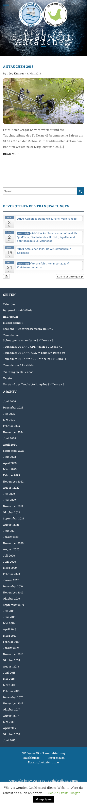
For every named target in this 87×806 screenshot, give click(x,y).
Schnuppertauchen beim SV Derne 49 (28, 340)
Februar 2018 (11, 691)
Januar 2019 (11, 648)
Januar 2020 (11, 580)
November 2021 (13, 506)
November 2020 (13, 543)
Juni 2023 (9, 457)
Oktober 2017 (11, 709)
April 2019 (9, 629)
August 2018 (11, 666)
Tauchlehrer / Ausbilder (19, 365)
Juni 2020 (9, 561)
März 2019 (9, 635)
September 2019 (13, 605)
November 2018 (13, 654)
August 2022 (11, 487)
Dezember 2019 (13, 586)
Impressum (10, 316)
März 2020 (10, 568)
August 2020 (11, 549)
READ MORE (11, 154)
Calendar (9, 304)
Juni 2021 (9, 531)
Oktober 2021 (11, 512)
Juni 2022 (9, 500)
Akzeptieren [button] (43, 799)
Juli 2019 (9, 611)
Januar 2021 (11, 537)
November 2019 (13, 592)
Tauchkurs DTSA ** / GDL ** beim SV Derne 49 (34, 353)
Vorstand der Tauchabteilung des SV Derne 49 (33, 384)
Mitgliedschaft (13, 323)
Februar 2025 (11, 426)
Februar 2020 (11, 574)
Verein (7, 378)
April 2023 (10, 463)
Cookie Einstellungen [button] (64, 793)
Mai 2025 (9, 420)
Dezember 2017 (13, 697)
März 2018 (9, 685)
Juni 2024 (9, 438)
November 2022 (13, 481)
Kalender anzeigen (69, 276)
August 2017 (11, 716)
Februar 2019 (11, 642)
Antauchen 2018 (18, 66)
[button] (6, 276)
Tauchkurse (11, 335)
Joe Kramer (16, 73)
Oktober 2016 (11, 734)
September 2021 (13, 518)
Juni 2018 (9, 672)
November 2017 (13, 703)
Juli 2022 (9, 494)
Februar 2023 (11, 475)
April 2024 (10, 444)
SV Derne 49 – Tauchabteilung (43, 753)
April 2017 (9, 728)
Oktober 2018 (11, 660)
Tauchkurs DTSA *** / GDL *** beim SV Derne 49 (35, 359)
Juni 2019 (9, 617)
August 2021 (11, 525)
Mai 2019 (9, 623)
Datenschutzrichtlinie (18, 310)
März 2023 (10, 469)
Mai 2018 (9, 678)
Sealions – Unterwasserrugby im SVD (28, 329)
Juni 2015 (9, 740)
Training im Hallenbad (18, 372)
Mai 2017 (9, 722)
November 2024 (13, 432)
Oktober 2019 (11, 598)
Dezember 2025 (13, 407)
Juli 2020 (9, 555)
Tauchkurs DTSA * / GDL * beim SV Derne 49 (32, 346)
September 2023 (13, 450)
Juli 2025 (9, 414)
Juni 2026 (9, 401)
